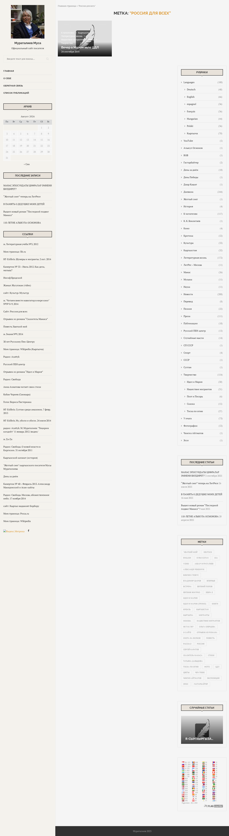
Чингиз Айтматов (203, 433)
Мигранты (204, 615)
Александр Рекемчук (193, 569)
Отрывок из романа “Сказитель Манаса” (25, 319)
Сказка (204, 403)
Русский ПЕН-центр (203, 330)
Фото (207, 667)
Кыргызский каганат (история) (20, 457)
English (204, 96)
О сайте (187, 632)
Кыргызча (204, 133)
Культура (203, 242)
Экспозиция (213, 678)
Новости (203, 294)
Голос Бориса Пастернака (17, 402)
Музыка (203, 279)
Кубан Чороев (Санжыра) (17, 394)
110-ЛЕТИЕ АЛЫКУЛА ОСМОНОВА (22, 222)
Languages (203, 82)
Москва (187, 621)
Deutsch (204, 89)
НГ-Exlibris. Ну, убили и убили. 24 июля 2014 (27, 420)
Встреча (187, 586)
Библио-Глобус (191, 575)
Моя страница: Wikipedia (17, 521)
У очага (203, 418)
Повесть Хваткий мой (15, 326)
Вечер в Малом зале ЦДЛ (80, 47)
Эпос (185, 684)
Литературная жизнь (203, 257)
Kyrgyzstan (203, 558)
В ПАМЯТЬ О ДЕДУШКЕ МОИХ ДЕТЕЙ (23, 204)
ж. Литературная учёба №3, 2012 (20, 244)
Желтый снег (203, 199)
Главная (8, 71)
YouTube (203, 140)
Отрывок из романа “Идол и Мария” (23, 371)
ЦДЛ (217, 667)
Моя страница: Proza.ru (16, 513)
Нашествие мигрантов (204, 389)
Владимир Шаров (192, 581)
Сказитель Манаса (192, 655)
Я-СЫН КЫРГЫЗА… (199, 738)
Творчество (203, 374)
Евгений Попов (204, 586)
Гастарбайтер (203, 162)
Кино (203, 228)
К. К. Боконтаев (203, 221)
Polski (204, 126)
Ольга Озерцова (207, 627)
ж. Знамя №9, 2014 (13, 334)
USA (216, 558)
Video (186, 564)
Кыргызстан (203, 250)
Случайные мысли (203, 337)
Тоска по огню (204, 411)
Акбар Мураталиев (204, 564)
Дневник (203, 191)
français (204, 111)
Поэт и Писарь (204, 396)
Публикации (203, 323)
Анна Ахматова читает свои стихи (22, 386)
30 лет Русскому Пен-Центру (19, 341)
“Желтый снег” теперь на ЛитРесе (22, 196)
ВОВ (203, 155)
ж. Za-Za (7, 439)
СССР (203, 359)
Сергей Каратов (191, 649)
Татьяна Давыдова (193, 661)
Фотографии (203, 425)
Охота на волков (192, 638)
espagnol (204, 104)
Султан (203, 367)
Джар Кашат (203, 184)
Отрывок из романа (207, 632)
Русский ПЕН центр (14, 364)
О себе (7, 78)
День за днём (10, 476)
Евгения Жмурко (191, 592)
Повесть (210, 638)
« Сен (27, 164)
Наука (203, 286)
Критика (203, 235)
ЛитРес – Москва (203, 264)
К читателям (203, 213)
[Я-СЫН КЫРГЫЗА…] (202, 730)
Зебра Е (209, 592)
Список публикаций (16, 93)
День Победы (203, 177)
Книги (215, 604)
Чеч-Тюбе (200, 672)
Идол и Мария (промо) (194, 604)
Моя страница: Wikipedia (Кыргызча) (23, 349)
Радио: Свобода (12, 379)
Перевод (203, 301)
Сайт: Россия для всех (15, 311)
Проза (203, 316)
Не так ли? (188, 627)
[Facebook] (28, 531)
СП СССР (203, 345)
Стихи (211, 655)
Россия (200, 644)
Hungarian (204, 118)
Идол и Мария (204, 381)
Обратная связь (13, 85)
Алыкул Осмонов (203, 147)
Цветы (186, 672)
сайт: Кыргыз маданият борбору (21, 506)
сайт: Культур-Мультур (16, 292)
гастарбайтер (201, 684)
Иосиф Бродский (12, 277)
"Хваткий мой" (190, 552)
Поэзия (203, 308)
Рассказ (187, 644)
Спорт (203, 352)
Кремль (187, 609)
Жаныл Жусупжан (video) (17, 285)
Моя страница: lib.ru (14, 251)
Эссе (203, 440)
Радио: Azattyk (11, 356)
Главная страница (67, 5)
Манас (203, 272)
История (203, 206)
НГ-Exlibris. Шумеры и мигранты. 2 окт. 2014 (27, 259)
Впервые (211, 581)
